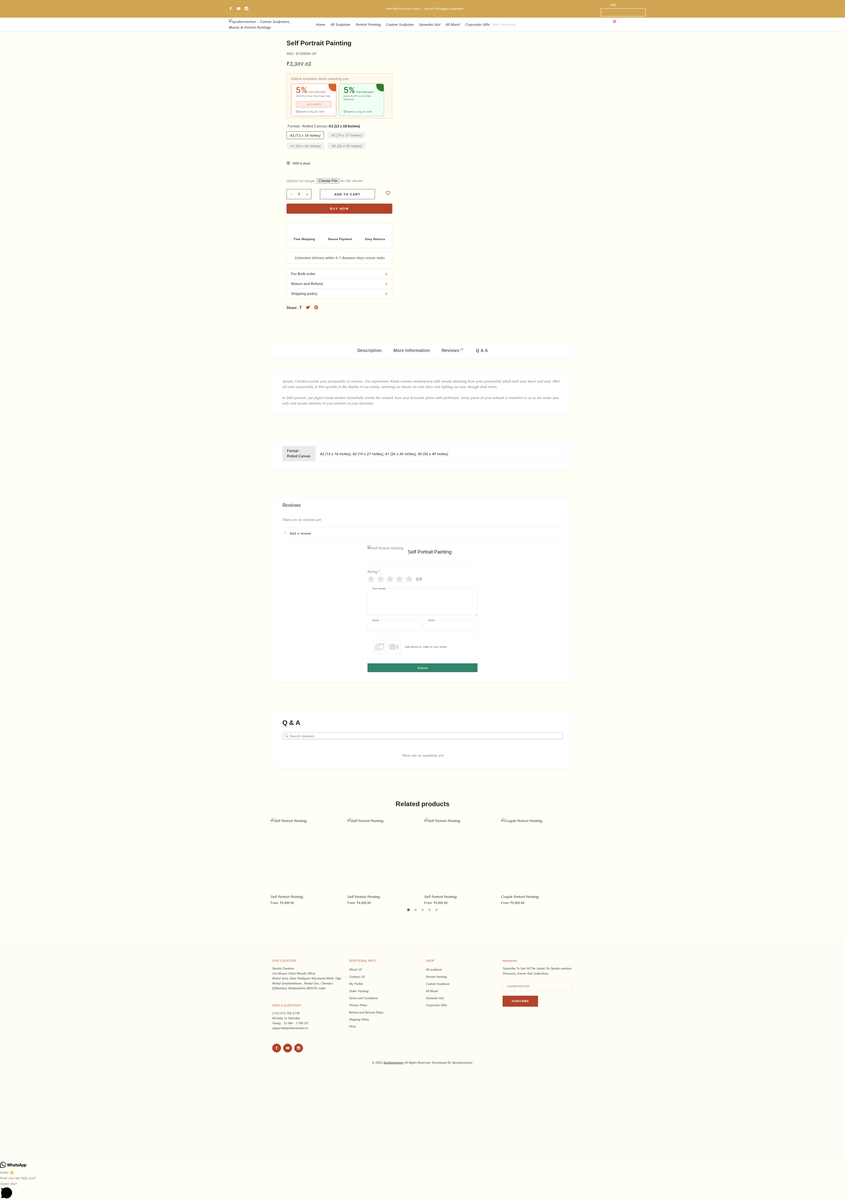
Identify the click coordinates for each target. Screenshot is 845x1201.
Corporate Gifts (477, 24)
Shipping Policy (359, 1019)
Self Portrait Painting (287, 896)
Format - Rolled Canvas (324, 126)
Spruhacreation (393, 1062)
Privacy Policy (358, 1005)
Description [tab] (369, 350)
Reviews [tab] (452, 350)
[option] (307, 861)
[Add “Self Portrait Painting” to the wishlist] (388, 193)
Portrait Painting (368, 24)
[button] (313, 100)
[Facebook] (230, 9)
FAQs (352, 1026)
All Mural (453, 24)
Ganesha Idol (429, 24)
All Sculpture (340, 24)
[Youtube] (238, 9)
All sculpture (434, 969)
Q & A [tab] (482, 350)
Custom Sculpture (400, 24)
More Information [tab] (411, 350)
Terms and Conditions (363, 998)
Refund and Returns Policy (366, 1012)
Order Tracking (359, 991)
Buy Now (339, 208)
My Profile (356, 983)
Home (320, 24)
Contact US (357, 976)
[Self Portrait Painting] (300, 307)
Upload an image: (302, 180)
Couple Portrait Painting (520, 896)
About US (355, 969)
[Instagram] (246, 9)
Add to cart (347, 194)
